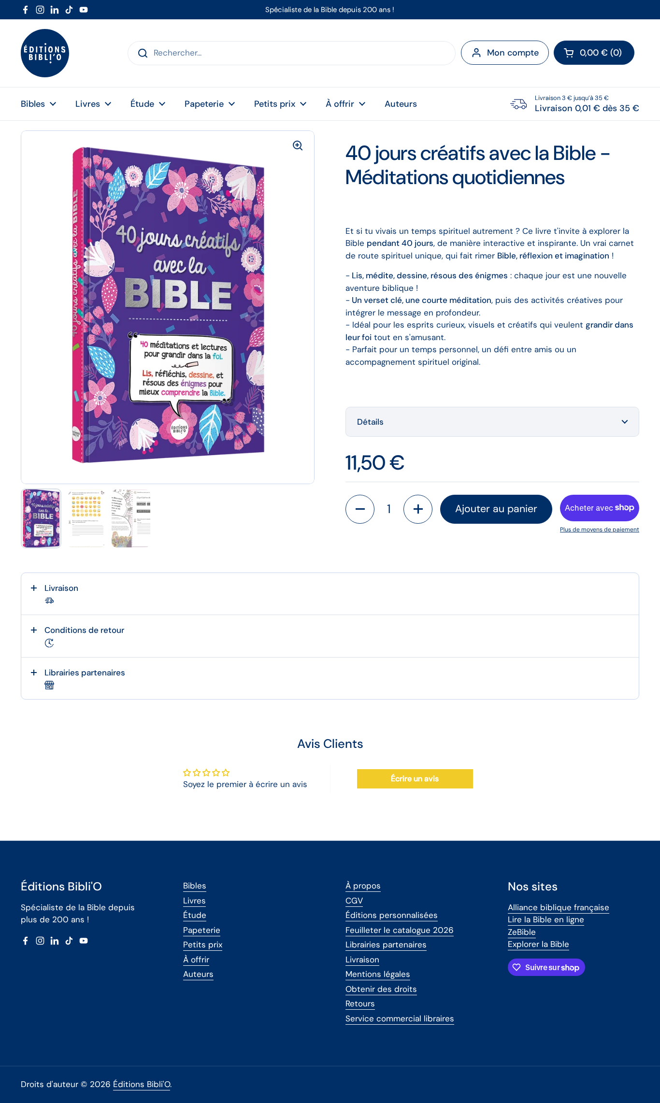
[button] (594, 53)
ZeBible (522, 932)
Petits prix (202, 944)
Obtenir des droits (381, 989)
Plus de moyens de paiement (599, 529)
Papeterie (201, 930)
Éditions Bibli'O (141, 1084)
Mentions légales (377, 974)
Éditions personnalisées (391, 915)
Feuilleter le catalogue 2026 (399, 930)
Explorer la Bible (538, 944)
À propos (363, 885)
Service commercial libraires (399, 1018)
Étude (194, 915)
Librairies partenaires (386, 944)
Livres (194, 900)
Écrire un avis (415, 779)
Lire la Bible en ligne (546, 919)
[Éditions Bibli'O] (45, 53)
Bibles (194, 885)
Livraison (362, 959)
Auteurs (198, 974)
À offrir (196, 959)
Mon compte (513, 52)
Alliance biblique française (558, 907)
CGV (354, 900)
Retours (360, 1003)
